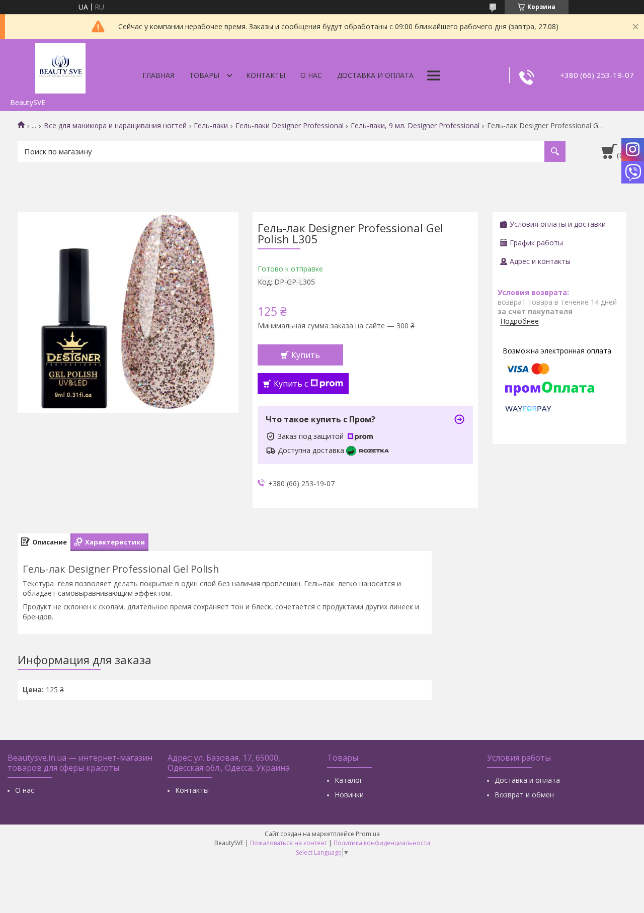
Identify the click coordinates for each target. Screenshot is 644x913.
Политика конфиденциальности (382, 843)
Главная (158, 75)
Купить (305, 354)
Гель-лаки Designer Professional (289, 125)
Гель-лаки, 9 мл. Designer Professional (415, 125)
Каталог (349, 780)
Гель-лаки (211, 125)
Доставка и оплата (375, 75)
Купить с (291, 383)
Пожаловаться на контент (288, 843)
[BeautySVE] (60, 66)
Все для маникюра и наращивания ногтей (115, 125)
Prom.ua (368, 834)
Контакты (265, 75)
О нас (311, 75)
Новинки (349, 794)
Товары (204, 75)
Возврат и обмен (524, 794)
